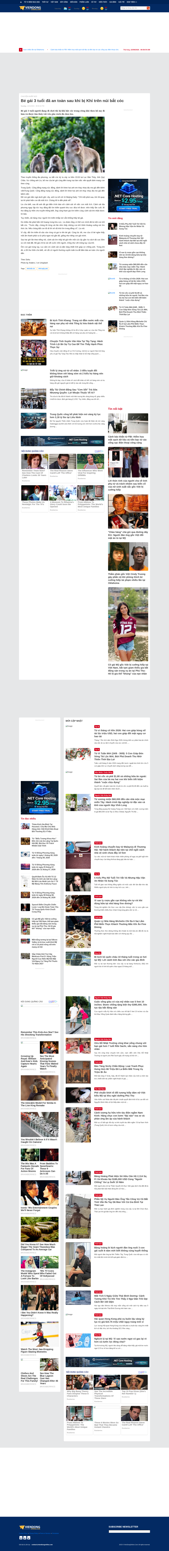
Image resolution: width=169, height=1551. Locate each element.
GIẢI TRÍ (121, 2)
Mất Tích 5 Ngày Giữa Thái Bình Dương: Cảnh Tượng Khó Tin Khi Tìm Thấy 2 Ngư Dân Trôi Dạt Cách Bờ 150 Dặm (121, 1299)
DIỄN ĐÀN (73, 2)
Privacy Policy (33, 1533)
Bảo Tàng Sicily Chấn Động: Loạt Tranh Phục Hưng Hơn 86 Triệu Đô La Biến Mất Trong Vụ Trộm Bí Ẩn (119, 1069)
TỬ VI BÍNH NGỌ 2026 (32, 2)
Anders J (33, 263)
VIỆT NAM (54, 2)
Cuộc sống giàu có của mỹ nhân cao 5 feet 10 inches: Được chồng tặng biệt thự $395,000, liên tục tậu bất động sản (120, 1004)
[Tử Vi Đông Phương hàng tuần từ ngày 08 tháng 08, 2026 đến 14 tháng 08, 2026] (25, 895)
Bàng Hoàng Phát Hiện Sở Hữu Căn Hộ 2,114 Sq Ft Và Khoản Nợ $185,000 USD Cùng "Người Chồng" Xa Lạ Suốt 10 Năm (120, 1179)
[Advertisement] (84, 29)
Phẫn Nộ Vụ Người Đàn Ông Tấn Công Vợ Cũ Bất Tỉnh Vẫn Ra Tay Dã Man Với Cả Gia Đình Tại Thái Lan (121, 1202)
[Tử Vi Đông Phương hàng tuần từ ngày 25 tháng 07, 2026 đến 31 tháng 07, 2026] (25, 867)
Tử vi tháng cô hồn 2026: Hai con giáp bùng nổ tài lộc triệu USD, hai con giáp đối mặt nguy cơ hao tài (120, 733)
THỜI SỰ (45, 2)
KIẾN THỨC (103, 2)
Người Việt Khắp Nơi (103, 795)
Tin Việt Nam (100, 1089)
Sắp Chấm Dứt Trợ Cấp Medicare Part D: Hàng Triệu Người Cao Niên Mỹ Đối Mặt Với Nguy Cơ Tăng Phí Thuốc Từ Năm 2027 (44, 959)
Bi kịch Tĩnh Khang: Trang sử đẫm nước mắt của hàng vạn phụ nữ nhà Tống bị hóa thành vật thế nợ (76, 323)
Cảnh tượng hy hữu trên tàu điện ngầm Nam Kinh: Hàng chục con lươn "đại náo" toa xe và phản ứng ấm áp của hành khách (119, 1115)
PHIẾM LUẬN (84, 2)
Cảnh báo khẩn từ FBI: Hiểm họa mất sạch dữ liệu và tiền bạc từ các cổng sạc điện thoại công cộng (127, 439)
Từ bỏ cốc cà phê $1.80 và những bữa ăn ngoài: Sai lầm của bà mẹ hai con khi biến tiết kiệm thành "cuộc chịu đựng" (120, 779)
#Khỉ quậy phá (43, 268)
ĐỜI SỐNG (64, 2)
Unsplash (44, 263)
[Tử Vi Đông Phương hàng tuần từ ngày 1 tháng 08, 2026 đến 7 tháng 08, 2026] (25, 854)
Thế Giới (98, 843)
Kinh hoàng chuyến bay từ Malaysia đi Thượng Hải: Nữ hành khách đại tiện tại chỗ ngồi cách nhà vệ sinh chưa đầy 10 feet (133, 240)
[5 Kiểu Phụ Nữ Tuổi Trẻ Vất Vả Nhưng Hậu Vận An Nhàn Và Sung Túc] (112, 226)
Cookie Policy (23, 1533)
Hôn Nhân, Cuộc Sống (103, 772)
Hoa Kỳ (98, 953)
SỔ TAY (94, 2)
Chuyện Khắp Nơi (29, 96)
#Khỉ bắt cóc (31, 268)
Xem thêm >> (132, 2)
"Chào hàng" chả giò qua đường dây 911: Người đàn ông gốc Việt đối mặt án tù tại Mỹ (128, 535)
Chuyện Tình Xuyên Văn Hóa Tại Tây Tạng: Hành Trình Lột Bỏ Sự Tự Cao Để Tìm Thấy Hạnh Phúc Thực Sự (76, 344)
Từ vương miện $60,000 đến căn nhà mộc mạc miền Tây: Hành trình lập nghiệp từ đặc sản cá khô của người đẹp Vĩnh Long (119, 802)
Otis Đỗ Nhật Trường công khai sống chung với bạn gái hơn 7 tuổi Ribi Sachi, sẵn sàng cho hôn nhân (120, 1046)
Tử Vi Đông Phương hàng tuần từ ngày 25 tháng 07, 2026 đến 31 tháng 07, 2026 (43, 867)
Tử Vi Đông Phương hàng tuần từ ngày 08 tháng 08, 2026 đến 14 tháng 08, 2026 (43, 895)
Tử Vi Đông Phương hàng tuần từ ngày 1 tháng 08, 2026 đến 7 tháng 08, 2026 (45, 855)
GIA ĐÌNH (112, 2)
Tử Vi (97, 727)
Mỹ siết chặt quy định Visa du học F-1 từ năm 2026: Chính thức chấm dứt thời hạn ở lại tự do (49, 50)
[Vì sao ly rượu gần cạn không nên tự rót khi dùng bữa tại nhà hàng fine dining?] (112, 254)
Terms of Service (45, 1533)
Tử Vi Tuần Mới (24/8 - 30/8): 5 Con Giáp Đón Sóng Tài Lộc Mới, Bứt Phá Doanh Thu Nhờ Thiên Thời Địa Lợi (118, 756)
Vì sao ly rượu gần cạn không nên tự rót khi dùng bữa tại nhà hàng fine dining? (132, 254)
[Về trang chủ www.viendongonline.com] (30, 8)
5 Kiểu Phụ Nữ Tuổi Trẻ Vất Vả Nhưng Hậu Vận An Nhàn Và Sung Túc (132, 226)
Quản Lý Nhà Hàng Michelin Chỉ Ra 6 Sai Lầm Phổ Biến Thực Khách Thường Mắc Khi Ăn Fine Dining (120, 924)
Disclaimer (55, 1533)
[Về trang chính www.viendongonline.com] (21, 2)
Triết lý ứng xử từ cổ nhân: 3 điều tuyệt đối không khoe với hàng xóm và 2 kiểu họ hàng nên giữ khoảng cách (76, 373)
